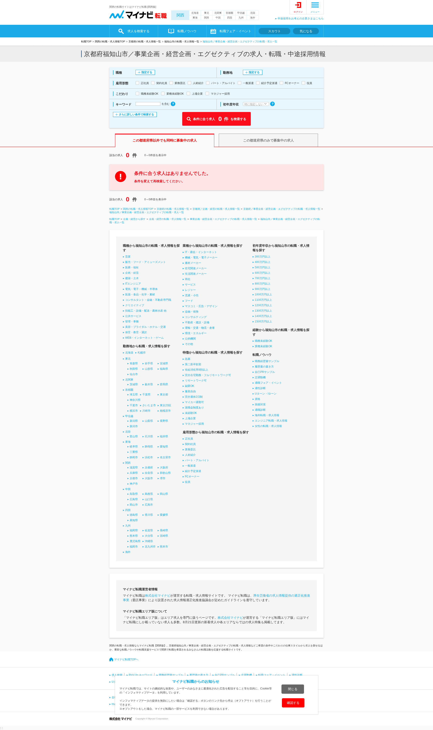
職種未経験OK (263, 340)
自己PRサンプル (265, 372)
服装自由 (190, 391)
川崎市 (146, 410)
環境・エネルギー (196, 333)
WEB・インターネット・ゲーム (144, 337)
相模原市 (165, 410)
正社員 (189, 438)
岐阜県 (134, 446)
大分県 (149, 535)
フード (189, 300)
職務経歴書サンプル (267, 361)
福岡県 (134, 530)
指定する (146, 72)
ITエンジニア (133, 283)
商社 (187, 279)
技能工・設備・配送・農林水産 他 (145, 310)
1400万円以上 (263, 316)
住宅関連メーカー (196, 268)
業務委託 (190, 449)
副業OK (189, 386)
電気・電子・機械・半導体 (141, 289)
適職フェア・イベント (268, 382)
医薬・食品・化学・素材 (140, 294)
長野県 (164, 420)
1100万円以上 (263, 299)
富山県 (134, 436)
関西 (180, 15)
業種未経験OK (263, 346)
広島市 (149, 504)
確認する (293, 703)
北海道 (195, 12)
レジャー (190, 290)
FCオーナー (192, 476)
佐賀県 (149, 530)
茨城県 (134, 384)
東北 (206, 12)
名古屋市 (165, 457)
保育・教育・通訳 (136, 332)
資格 (257, 399)
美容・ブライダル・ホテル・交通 (145, 326)
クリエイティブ (134, 305)
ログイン (298, 12)
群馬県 (164, 384)
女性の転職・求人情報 (268, 426)
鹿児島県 (135, 541)
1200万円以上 (263, 305)
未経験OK (191, 413)
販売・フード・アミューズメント (145, 262)
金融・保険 (191, 311)
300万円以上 (262, 256)
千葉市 (134, 405)
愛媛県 (164, 514)
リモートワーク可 (196, 380)
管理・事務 (132, 321)
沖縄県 (149, 541)
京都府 (149, 467)
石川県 (149, 436)
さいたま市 (149, 405)
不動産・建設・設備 (197, 322)
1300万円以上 (263, 310)
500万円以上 (262, 267)
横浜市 (134, 410)
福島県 (164, 368)
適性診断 (260, 388)
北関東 (218, 12)
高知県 (134, 520)
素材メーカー (193, 263)
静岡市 (134, 457)
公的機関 (190, 338)
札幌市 (142, 352)
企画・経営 (132, 272)
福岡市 (134, 546)
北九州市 (150, 546)
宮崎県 (164, 535)
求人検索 (117, 675)
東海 (195, 17)
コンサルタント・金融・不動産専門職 (148, 299)
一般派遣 (190, 465)
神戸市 (134, 483)
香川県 (149, 514)
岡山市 (134, 504)
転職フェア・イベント (271, 675)
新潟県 (134, 420)
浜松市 (149, 457)
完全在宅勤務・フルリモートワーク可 (208, 375)
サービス (190, 284)
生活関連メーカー (196, 273)
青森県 (134, 363)
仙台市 (134, 374)
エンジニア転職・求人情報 (271, 420)
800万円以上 (262, 283)
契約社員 (190, 444)
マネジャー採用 (194, 423)
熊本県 (134, 535)
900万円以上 (262, 289)
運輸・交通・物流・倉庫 (200, 327)
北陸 (252, 12)
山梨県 (149, 420)
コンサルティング (196, 317)
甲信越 (241, 12)
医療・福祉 (132, 267)
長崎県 (164, 530)
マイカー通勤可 (194, 402)
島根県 (149, 493)
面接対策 (260, 404)
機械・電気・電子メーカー (201, 257)
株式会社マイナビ (157, 595)
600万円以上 (262, 272)
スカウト (274, 31)
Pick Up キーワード (140, 675)
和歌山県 (165, 472)
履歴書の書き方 (264, 366)
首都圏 (229, 12)
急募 (187, 358)
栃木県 (149, 384)
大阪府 (164, 467)
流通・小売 (191, 295)
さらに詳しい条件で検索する (136, 114)
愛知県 (164, 446)
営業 (128, 256)
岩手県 (149, 363)
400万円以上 (262, 262)
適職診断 (260, 409)
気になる (306, 31)
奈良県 (149, 472)
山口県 (149, 499)
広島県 (134, 499)
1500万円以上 (263, 321)
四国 (229, 17)
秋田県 (134, 368)
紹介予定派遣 (193, 471)
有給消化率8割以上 (196, 369)
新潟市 (134, 426)
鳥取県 (134, 493)
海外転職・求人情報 (267, 415)
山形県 (149, 368)
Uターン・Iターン (265, 393)
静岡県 (149, 446)
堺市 (162, 478)
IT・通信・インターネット (201, 252)
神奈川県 (135, 400)
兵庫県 (134, 472)
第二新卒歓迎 (193, 364)
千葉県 (146, 394)
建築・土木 (132, 278)
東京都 (164, 394)
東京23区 (165, 405)
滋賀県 (134, 467)
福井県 (164, 436)
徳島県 (134, 514)
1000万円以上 (263, 294)
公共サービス (133, 316)
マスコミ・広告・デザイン (201, 306)
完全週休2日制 (194, 396)
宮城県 (164, 363)
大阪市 (149, 478)
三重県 (134, 452)
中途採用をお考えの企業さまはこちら (301, 18)
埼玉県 (134, 394)
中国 (218, 17)
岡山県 (164, 493)
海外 (252, 17)
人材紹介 (190, 454)
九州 (241, 17)
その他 (189, 344)
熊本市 (164, 546)
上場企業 (190, 418)
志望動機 (260, 377)
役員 (187, 482)
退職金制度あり (194, 407)
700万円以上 (262, 278)
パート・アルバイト (197, 460)
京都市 (134, 478)
